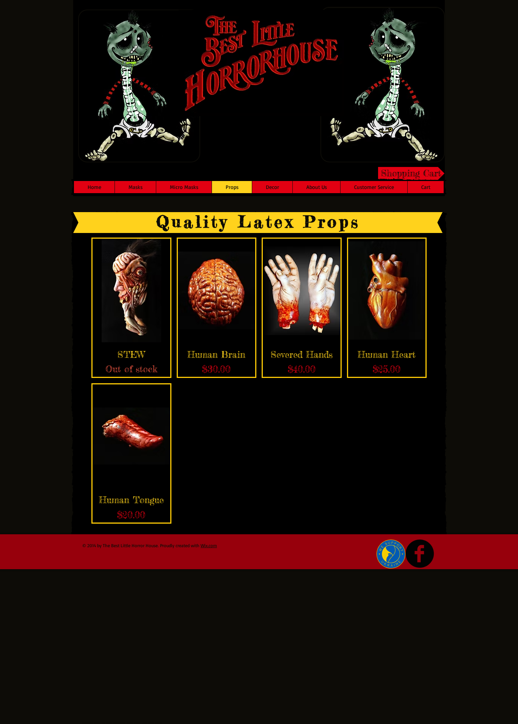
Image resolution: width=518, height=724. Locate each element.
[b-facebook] (419, 553)
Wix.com (209, 545)
